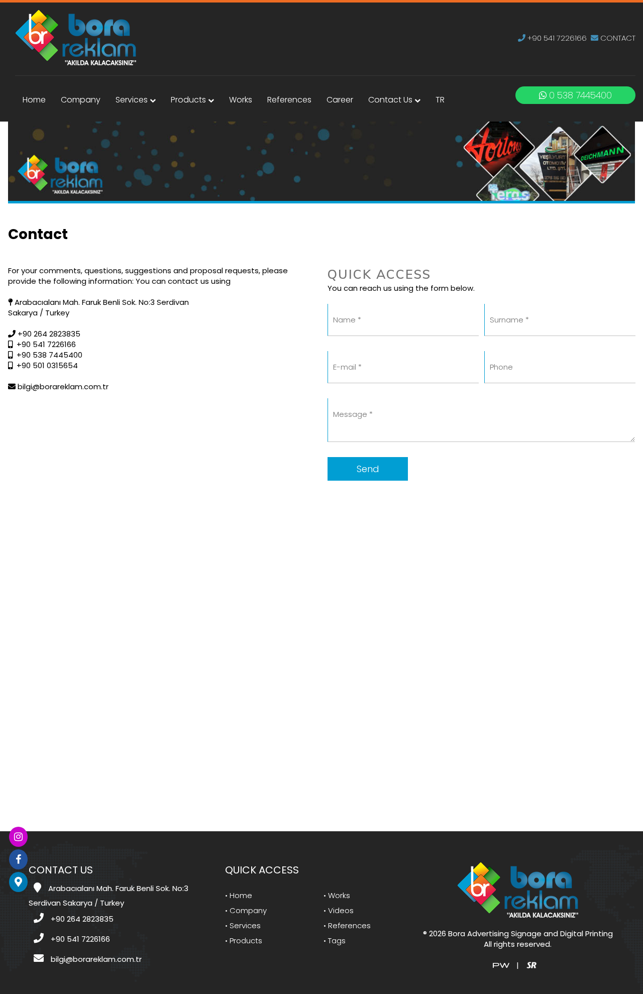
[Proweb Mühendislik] (501, 964)
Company (80, 99)
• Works (337, 895)
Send (368, 469)
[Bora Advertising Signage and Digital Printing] (75, 37)
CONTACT (616, 38)
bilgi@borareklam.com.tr (62, 386)
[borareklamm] (18, 859)
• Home (238, 895)
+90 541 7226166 (556, 38)
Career (340, 99)
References (289, 99)
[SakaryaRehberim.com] (531, 964)
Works (240, 99)
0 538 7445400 (579, 95)
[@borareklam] (18, 837)
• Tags (335, 940)
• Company (246, 910)
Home (34, 99)
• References (347, 925)
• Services (243, 925)
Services (133, 99)
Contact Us (391, 99)
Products (189, 99)
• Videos (339, 910)
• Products (243, 940)
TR (440, 99)
